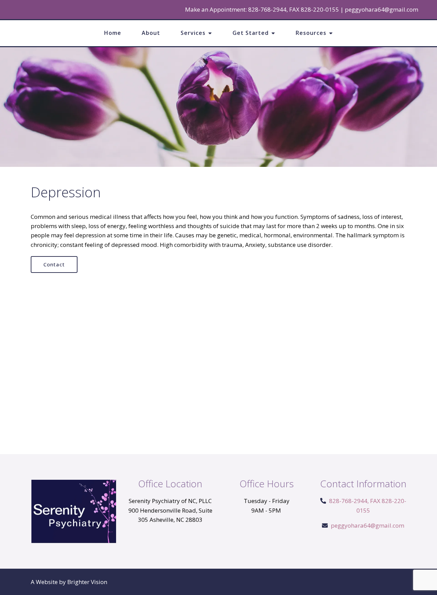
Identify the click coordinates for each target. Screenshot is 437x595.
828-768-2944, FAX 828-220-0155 (293, 9)
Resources (311, 33)
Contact (54, 264)
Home (112, 33)
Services (193, 33)
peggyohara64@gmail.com (381, 9)
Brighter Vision (87, 582)
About (151, 33)
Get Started (250, 33)
